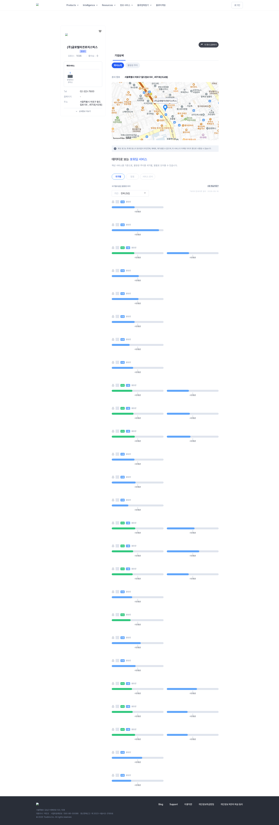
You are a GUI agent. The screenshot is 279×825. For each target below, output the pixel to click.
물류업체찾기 (143, 5)
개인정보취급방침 (206, 804)
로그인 (237, 5)
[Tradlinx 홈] (48, 5)
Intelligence (89, 5)
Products (71, 5)
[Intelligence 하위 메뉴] (97, 5)
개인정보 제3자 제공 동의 (232, 804)
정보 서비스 (125, 5)
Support (174, 804)
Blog (161, 804)
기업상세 (119, 55)
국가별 (118, 176)
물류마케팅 (161, 5)
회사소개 (118, 65)
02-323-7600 (87, 91)
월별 (132, 176)
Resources (107, 5)
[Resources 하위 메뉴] (115, 5)
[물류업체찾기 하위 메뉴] (151, 5)
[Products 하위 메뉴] (78, 5)
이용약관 (188, 804)
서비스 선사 (148, 176)
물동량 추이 (133, 65)
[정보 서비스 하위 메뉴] (132, 5)
